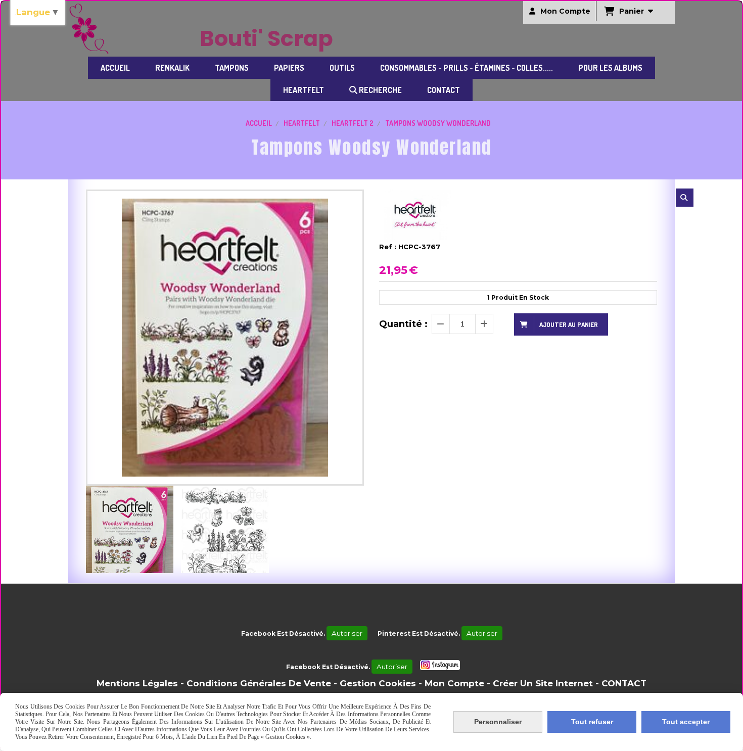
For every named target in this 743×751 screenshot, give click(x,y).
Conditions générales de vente (259, 683)
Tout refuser (592, 722)
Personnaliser (498, 722)
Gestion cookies (378, 683)
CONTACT (623, 683)
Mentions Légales (137, 683)
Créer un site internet (543, 683)
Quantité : (403, 324)
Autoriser (347, 633)
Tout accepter (686, 722)
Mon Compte (454, 683)
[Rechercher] (684, 198)
